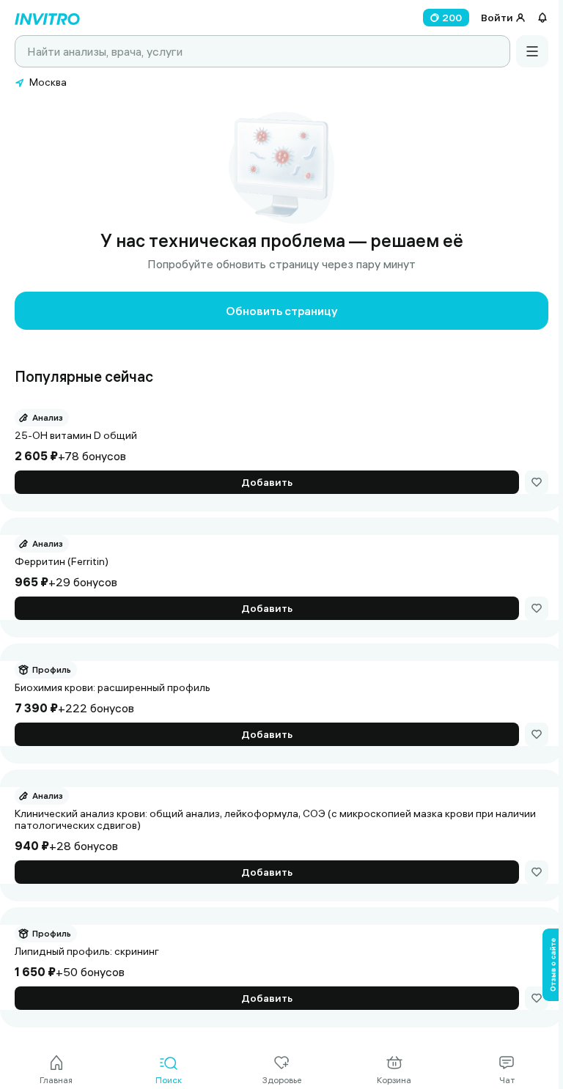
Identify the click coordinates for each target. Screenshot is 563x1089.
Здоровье (281, 1079)
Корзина (394, 1079)
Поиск (168, 1079)
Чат (507, 1079)
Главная (56, 1079)
